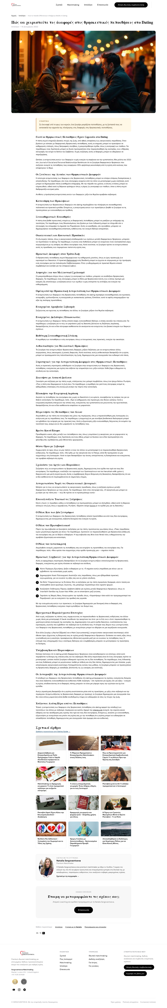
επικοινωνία (97, 710)
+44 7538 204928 (17, 975)
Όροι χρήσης (116, 1002)
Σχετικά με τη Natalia (73, 927)
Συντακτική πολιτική (148, 1002)
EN (37, 933)
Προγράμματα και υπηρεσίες (95, 927)
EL (43, 933)
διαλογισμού (72, 260)
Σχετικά (59, 5)
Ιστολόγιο (88, 5)
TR (40, 933)
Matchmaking (73, 5)
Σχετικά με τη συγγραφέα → (67, 876)
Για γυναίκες (94, 966)
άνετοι (92, 505)
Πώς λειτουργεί (66, 959)
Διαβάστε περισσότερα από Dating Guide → (53, 731)
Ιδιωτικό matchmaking (98, 956)
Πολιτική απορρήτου (130, 1002)
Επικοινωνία (102, 5)
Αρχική (13, 16)
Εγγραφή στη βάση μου (135, 973)
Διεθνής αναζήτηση (96, 959)
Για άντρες (93, 962)
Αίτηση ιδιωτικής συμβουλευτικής (131, 5)
